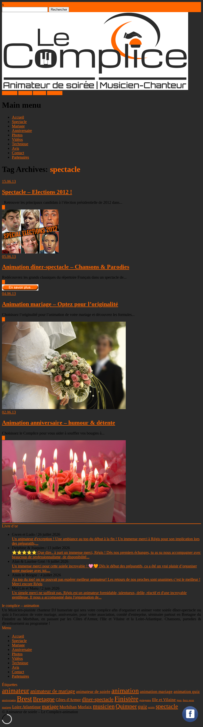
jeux (179, 700)
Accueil (18, 117)
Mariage (18, 126)
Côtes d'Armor (68, 699)
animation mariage (156, 691)
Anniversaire (22, 130)
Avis (15, 148)
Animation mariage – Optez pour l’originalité (60, 304)
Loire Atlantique (26, 707)
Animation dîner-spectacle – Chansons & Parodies (65, 267)
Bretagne (44, 699)
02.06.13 (9, 412)
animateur (15, 690)
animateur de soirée (93, 691)
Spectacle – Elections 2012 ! (37, 192)
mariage (50, 706)
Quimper (126, 706)
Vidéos (17, 139)
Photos (17, 135)
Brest (24, 699)
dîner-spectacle (97, 699)
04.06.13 (9, 293)
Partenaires (20, 157)
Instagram (54, 93)
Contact (18, 153)
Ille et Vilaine (164, 699)
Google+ (25, 93)
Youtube (39, 93)
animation (125, 690)
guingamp (145, 700)
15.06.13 (9, 181)
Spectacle (19, 122)
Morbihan (68, 707)
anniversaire (9, 700)
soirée (151, 707)
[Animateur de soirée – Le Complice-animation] (95, 88)
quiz (142, 706)
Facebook (9, 93)
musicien (104, 706)
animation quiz (187, 691)
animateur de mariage (52, 691)
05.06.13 (9, 256)
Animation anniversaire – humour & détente (58, 422)
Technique (20, 144)
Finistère (126, 699)
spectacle (167, 706)
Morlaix (85, 707)
